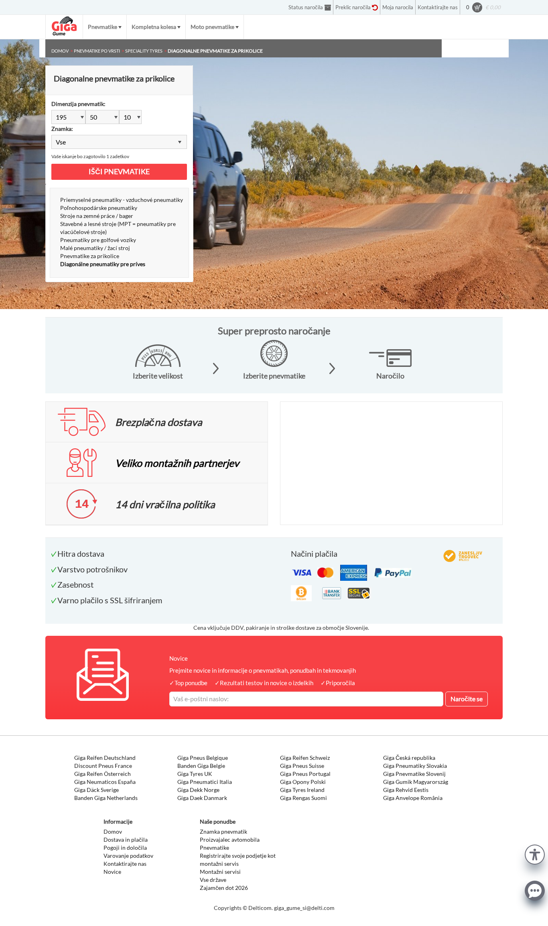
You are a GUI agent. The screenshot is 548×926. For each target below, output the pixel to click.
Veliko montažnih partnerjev (177, 463)
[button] (535, 854)
